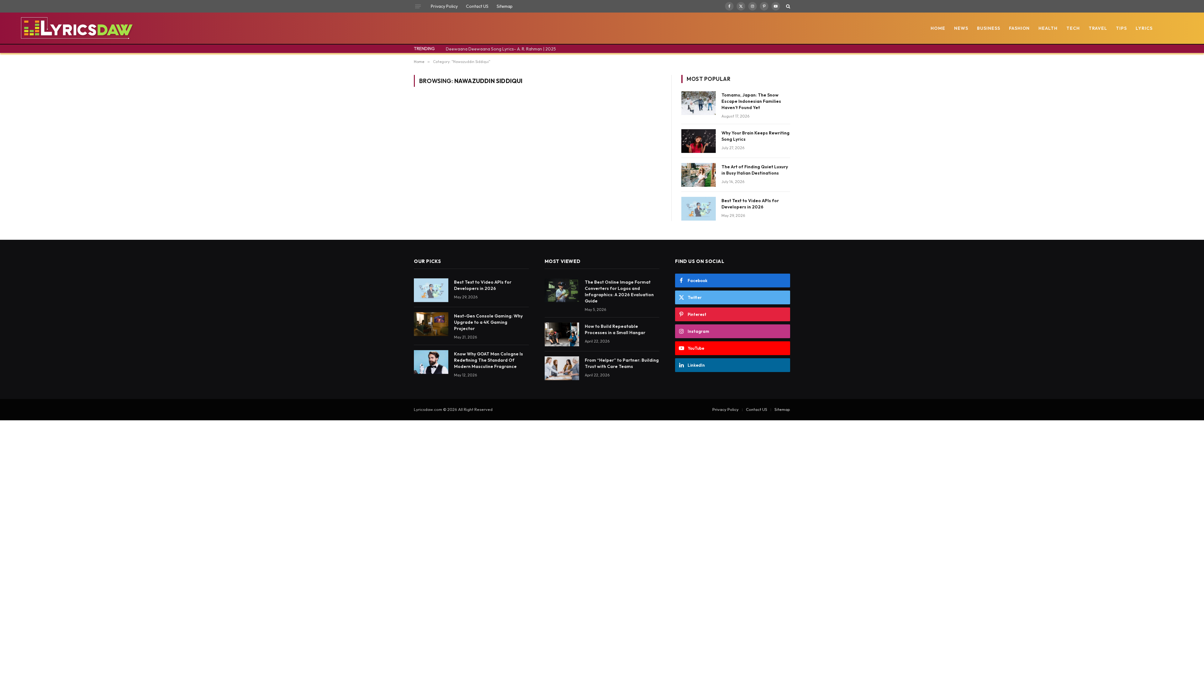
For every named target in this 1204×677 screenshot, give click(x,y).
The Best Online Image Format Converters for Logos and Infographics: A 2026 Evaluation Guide (619, 291)
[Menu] (418, 6)
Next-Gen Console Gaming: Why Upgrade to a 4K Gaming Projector (488, 322)
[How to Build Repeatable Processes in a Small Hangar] (562, 334)
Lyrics (1144, 28)
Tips (1121, 28)
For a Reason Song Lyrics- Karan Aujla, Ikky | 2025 (495, 49)
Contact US (477, 6)
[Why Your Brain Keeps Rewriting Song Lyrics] (698, 141)
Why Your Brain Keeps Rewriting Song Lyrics (755, 136)
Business (988, 28)
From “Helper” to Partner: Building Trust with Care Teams (622, 363)
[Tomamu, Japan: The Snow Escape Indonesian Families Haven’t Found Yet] (698, 103)
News (961, 28)
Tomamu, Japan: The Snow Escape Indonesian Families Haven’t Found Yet (751, 101)
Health (1048, 28)
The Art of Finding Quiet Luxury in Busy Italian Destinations (754, 170)
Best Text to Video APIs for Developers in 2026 (750, 204)
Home (938, 28)
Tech (1073, 28)
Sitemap (505, 6)
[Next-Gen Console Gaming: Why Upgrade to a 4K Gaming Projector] (431, 324)
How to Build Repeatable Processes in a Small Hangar (615, 329)
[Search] (787, 6)
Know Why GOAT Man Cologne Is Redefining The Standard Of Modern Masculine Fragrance (488, 360)
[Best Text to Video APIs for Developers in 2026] (698, 209)
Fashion (1019, 28)
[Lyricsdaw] (76, 28)
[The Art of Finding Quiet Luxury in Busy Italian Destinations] (698, 175)
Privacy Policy (444, 6)
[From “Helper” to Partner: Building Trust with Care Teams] (562, 368)
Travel (1098, 28)
